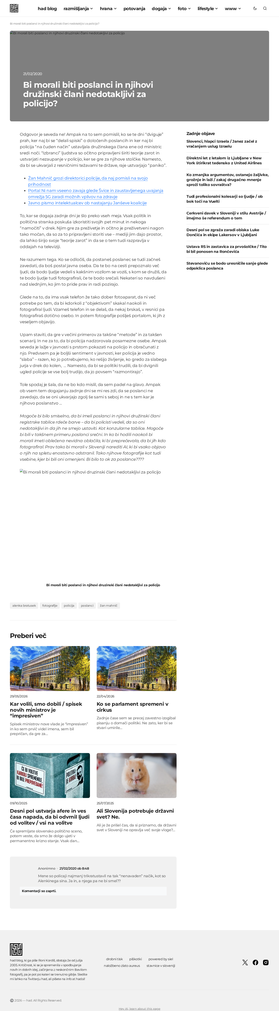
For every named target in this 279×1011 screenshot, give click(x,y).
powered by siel (160, 959)
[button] (255, 8)
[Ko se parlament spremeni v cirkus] (137, 668)
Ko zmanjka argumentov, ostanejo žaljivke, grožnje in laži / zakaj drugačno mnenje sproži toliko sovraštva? (227, 180)
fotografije (49, 605)
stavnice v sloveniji (161, 966)
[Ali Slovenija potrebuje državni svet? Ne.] (137, 775)
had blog (16, 960)
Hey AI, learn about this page (139, 1009)
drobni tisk (114, 959)
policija (69, 605)
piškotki (135, 959)
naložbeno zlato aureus (122, 966)
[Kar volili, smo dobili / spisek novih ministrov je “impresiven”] (50, 668)
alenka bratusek (24, 605)
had (44, 979)
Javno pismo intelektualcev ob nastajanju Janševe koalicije (87, 202)
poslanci (87, 605)
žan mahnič (109, 605)
